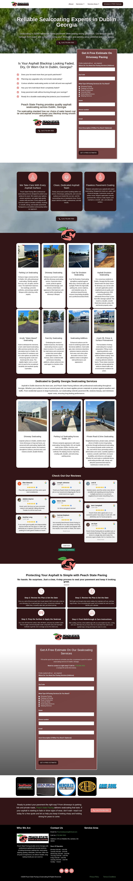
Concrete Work (85, 92)
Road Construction (87, 90)
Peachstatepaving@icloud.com (67, 832)
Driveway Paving (86, 86)
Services (79, 4)
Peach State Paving (45, 807)
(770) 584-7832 (80, 665)
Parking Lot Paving (87, 88)
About (71, 4)
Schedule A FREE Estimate (113, 4)
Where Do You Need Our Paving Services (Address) (97, 65)
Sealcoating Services (88, 94)
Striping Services (86, 96)
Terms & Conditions (109, 877)
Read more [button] (66, 531)
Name (81, 100)
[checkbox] (79, 86)
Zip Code (82, 74)
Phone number (84, 109)
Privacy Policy (94, 877)
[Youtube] (66, 871)
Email (81, 119)
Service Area (93, 4)
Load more (66, 546)
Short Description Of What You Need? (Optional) (95, 128)
